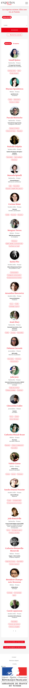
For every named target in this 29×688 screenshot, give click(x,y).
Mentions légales (14, 660)
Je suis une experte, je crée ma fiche (14, 647)
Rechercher (14, 30)
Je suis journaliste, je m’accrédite (14, 642)
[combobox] (14, 19)
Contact (14, 657)
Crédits (15, 664)
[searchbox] (14, 21)
